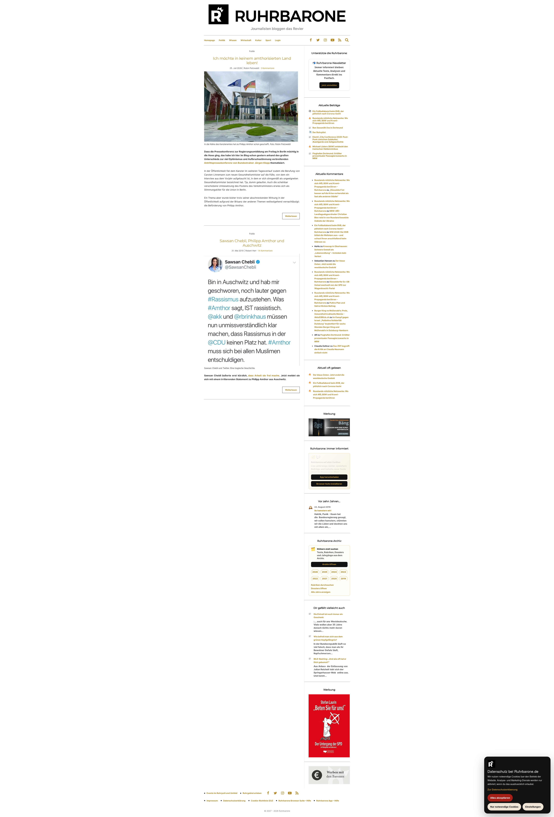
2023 (343, 572)
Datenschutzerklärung (234, 800)
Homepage (209, 40)
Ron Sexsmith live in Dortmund (327, 127)
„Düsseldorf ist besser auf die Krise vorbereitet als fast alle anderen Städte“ (331, 193)
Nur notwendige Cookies (504, 806)
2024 (334, 572)
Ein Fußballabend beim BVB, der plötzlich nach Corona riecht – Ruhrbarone (330, 228)
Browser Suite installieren (329, 484)
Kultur (258, 40)
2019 (343, 578)
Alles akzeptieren (500, 797)
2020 (334, 578)
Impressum (212, 800)
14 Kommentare (265, 250)
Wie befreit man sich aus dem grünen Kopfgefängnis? (328, 638)
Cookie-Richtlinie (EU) (262, 800)
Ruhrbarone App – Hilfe (327, 800)
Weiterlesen (291, 216)
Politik (222, 40)
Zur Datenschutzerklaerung (502, 789)
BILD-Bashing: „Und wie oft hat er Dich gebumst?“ (330, 660)
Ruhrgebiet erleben (252, 793)
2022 (315, 578)
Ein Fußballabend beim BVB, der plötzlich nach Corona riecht (328, 112)
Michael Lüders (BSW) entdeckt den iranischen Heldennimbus (330, 147)
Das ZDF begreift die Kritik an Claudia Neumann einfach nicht (331, 349)
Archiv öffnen (329, 564)
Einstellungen (533, 806)
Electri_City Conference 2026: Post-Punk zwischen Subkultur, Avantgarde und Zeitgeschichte (330, 139)
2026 (315, 572)
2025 (324, 572)
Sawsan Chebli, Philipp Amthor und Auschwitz (252, 243)
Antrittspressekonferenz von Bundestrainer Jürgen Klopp (237, 162)
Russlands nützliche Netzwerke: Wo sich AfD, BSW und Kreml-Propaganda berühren (330, 120)
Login (278, 40)
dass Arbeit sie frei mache (263, 375)
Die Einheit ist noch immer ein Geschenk (328, 616)
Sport (268, 40)
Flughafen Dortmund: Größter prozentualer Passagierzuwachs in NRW (329, 155)
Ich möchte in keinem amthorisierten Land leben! (252, 60)
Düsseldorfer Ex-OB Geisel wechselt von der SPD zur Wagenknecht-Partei (331, 285)
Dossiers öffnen (319, 588)
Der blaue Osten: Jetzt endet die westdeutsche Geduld (329, 264)
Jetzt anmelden (329, 85)
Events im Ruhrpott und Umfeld (222, 793)
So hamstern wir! (322, 510)
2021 (324, 578)
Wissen (233, 40)
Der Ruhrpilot (319, 132)
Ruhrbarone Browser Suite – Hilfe (294, 800)
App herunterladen (329, 477)
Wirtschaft (246, 40)
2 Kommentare (267, 68)
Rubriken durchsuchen (322, 585)
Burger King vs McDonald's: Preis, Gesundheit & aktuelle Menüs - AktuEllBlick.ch (331, 313)
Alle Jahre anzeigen (320, 592)
